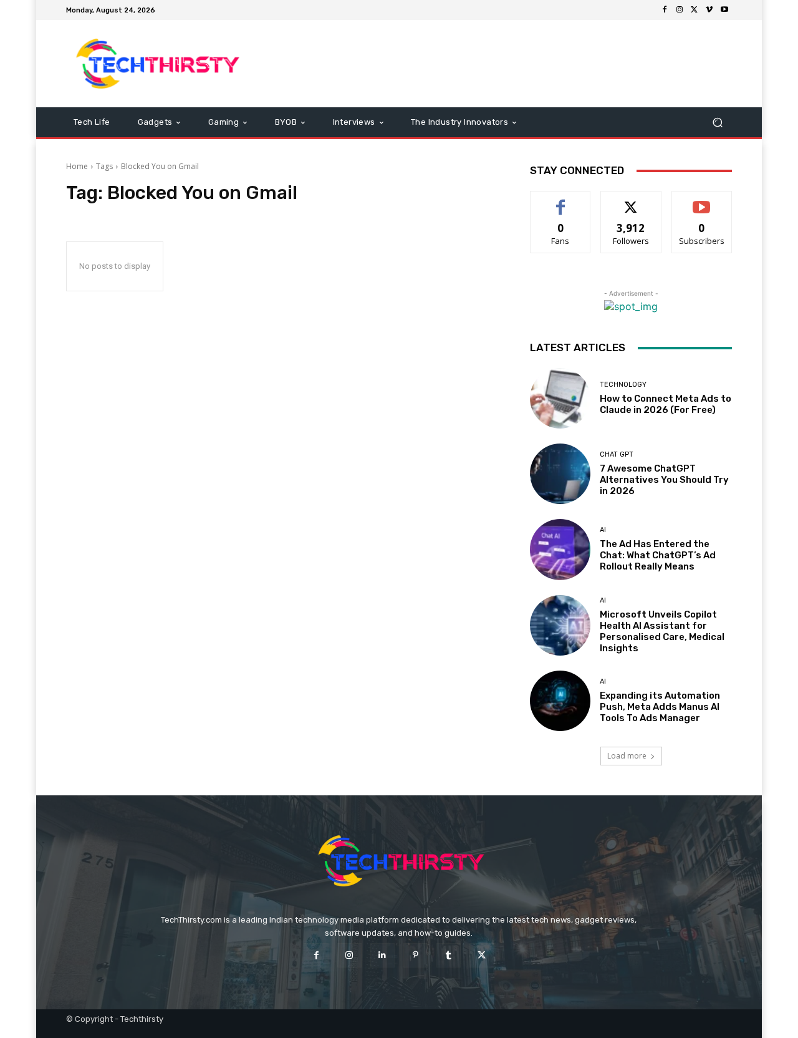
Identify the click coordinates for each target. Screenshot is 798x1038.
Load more (627, 755)
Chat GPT (616, 454)
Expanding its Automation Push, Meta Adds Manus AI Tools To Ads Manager (660, 707)
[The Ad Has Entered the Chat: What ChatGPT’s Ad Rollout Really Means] (560, 549)
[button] (717, 122)
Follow (631, 200)
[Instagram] (679, 9)
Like (561, 200)
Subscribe (702, 200)
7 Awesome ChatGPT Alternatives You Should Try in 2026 (664, 480)
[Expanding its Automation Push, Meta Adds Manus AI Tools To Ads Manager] (560, 701)
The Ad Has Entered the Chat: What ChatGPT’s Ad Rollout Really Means (658, 555)
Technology (623, 384)
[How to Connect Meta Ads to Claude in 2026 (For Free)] (560, 398)
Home (77, 166)
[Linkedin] (382, 955)
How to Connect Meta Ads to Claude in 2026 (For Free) (665, 404)
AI (603, 529)
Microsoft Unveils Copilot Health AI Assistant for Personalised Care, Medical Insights (662, 631)
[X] (694, 9)
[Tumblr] (448, 955)
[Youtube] (724, 9)
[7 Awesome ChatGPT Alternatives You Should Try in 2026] (560, 474)
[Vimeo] (709, 9)
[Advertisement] (503, 64)
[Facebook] (664, 9)
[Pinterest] (415, 955)
